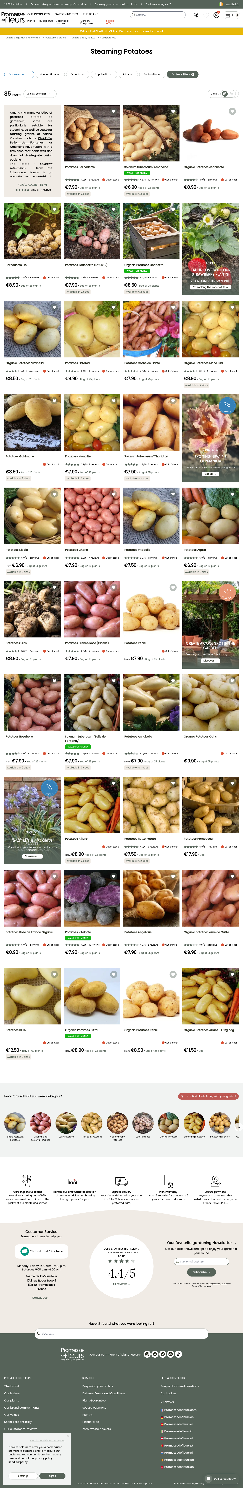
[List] (231, 94)
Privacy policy (144, 1483)
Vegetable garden (62, 22)
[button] (196, 15)
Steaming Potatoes (194, 1136)
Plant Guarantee (94, 1400)
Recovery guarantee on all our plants (116, 4)
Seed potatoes (108, 37)
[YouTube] (170, 1354)
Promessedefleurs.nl (178, 1453)
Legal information (86, 1483)
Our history (12, 1393)
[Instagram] (147, 1354)
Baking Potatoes (169, 1136)
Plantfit (87, 1415)
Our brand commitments (21, 1408)
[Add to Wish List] (113, 111)
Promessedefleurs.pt (178, 1445)
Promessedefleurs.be (178, 1460)
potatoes (16, 117)
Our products (38, 14)
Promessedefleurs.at (178, 1438)
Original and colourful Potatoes (40, 1138)
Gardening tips (66, 14)
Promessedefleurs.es (178, 1424)
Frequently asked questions (180, 1386)
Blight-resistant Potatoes (15, 1138)
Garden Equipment (87, 22)
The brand (11, 1386)
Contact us (168, 1393)
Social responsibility (18, 1422)
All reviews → (121, 1284)
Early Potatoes (66, 1136)
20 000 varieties (13, 4)
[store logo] (13, 17)
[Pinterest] (163, 1354)
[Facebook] (155, 1354)
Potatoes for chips (220, 1136)
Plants (31, 21)
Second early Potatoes (117, 1138)
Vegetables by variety (83, 37)
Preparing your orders (97, 1386)
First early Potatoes (92, 1136)
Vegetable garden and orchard (23, 37)
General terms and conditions (116, 1483)
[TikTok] (178, 1354)
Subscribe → (201, 1272)
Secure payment (94, 1408)
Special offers (110, 22)
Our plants (11, 1400)
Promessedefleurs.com (180, 1410)
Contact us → (41, 1298)
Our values (11, 1415)
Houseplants (45, 21)
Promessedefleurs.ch (178, 1467)
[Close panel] (68, 1436)
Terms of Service (199, 1286)
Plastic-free (90, 1422)
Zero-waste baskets (96, 1429)
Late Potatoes (143, 1136)
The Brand (91, 14)
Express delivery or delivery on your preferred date (58, 4)
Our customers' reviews (20, 1429)
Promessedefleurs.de (178, 1417)
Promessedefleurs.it (177, 1431)
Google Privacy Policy (218, 1283)
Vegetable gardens (55, 37)
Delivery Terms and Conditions (103, 1393)
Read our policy (18, 1462)
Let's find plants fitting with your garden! (211, 1096)
